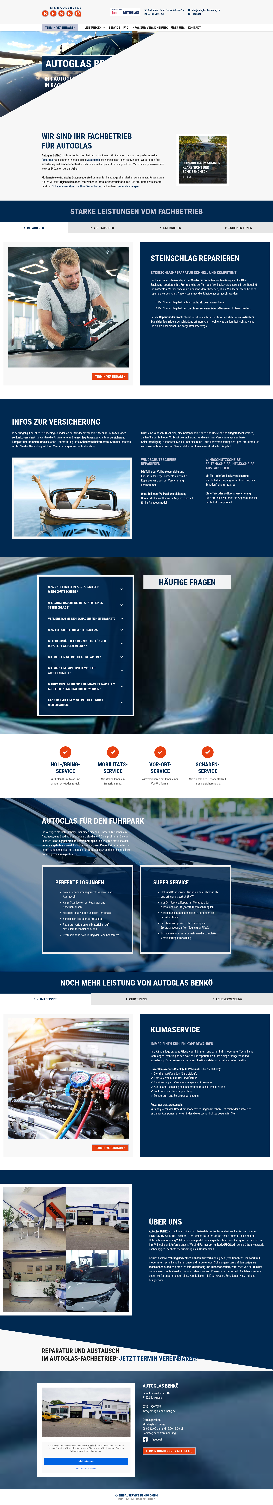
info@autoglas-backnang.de (159, 1411)
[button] (104, 27)
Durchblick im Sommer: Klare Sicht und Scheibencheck (202, 167)
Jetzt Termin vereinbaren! (158, 1358)
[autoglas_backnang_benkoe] (61, 12)
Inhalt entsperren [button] (86, 1461)
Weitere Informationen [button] (86, 1468)
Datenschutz (145, 1499)
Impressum (126, 1499)
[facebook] (147, 1439)
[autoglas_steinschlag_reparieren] (97, 1281)
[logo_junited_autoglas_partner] (125, 12)
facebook (157, 1439)
